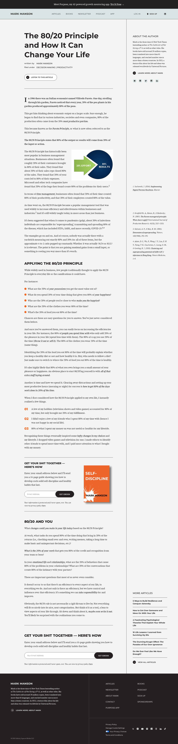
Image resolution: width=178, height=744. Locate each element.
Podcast (100, 14)
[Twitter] (146, 81)
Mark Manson (44, 63)
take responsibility (88, 592)
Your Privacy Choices (118, 731)
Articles (56, 14)
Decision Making (46, 67)
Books (69, 14)
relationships (58, 562)
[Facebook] (151, 81)
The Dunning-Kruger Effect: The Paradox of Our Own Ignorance (148, 643)
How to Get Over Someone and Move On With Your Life (147, 611)
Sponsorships (145, 702)
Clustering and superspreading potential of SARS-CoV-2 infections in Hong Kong (148, 252)
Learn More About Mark (150, 73)
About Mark (112, 696)
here (43, 506)
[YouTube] (134, 81)
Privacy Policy (111, 724)
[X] (133, 731)
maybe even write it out (100, 611)
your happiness (102, 294)
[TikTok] (165, 731)
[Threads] (156, 731)
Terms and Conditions (114, 735)
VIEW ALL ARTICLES (147, 662)
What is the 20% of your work (39, 550)
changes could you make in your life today (51, 528)
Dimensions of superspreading (144, 232)
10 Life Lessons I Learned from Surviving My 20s (147, 633)
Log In (137, 14)
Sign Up (153, 14)
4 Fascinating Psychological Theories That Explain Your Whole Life (149, 623)
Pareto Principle (61, 128)
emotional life (40, 562)
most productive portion (75, 121)
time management (45, 194)
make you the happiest (87, 300)
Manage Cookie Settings (115, 728)
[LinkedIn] (157, 81)
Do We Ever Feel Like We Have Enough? (147, 652)
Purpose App (112, 708)
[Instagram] (140, 81)
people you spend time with (75, 333)
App (112, 14)
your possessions (57, 288)
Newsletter (84, 14)
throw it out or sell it (44, 341)
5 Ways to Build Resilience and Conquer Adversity (147, 602)
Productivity (65, 67)
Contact (110, 702)
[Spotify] (147, 731)
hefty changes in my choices (91, 435)
